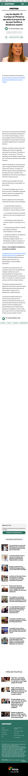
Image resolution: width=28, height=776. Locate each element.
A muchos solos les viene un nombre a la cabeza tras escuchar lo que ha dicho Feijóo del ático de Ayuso (16, 558)
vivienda (15, 323)
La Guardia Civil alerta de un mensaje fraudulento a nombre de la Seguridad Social (17, 620)
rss (2, 736)
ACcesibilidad (17, 737)
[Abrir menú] (2, 4)
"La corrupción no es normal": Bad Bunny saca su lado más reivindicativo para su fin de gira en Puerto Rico (17, 547)
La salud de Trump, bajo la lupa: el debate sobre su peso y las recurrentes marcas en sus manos (17, 630)
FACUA (9, 323)
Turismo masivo (10, 1)
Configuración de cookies (18, 728)
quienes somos (5, 730)
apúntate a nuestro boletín (14, 532)
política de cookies (18, 731)
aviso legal (16, 733)
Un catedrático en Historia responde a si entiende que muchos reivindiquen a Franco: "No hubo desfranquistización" (17, 599)
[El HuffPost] (9, 4)
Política (14, 8)
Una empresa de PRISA (14, 768)
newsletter (4, 734)
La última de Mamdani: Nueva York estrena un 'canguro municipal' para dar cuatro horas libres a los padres (17, 578)
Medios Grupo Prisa (14, 772)
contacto (4, 732)
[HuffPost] (6, 723)
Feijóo (23, 1)
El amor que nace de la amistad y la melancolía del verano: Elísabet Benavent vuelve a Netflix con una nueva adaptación (17, 588)
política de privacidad (19, 735)
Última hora (22, 4)
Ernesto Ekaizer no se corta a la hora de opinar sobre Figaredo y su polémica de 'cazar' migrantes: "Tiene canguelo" (19, 703)
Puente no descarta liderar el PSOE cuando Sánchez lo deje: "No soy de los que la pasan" (19, 715)
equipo (3, 727)
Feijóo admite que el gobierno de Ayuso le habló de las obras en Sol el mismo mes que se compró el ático (19, 691)
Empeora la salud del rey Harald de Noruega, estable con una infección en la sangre (17, 568)
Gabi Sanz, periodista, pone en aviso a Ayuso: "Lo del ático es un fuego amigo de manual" (19, 680)
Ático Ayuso (17, 1)
